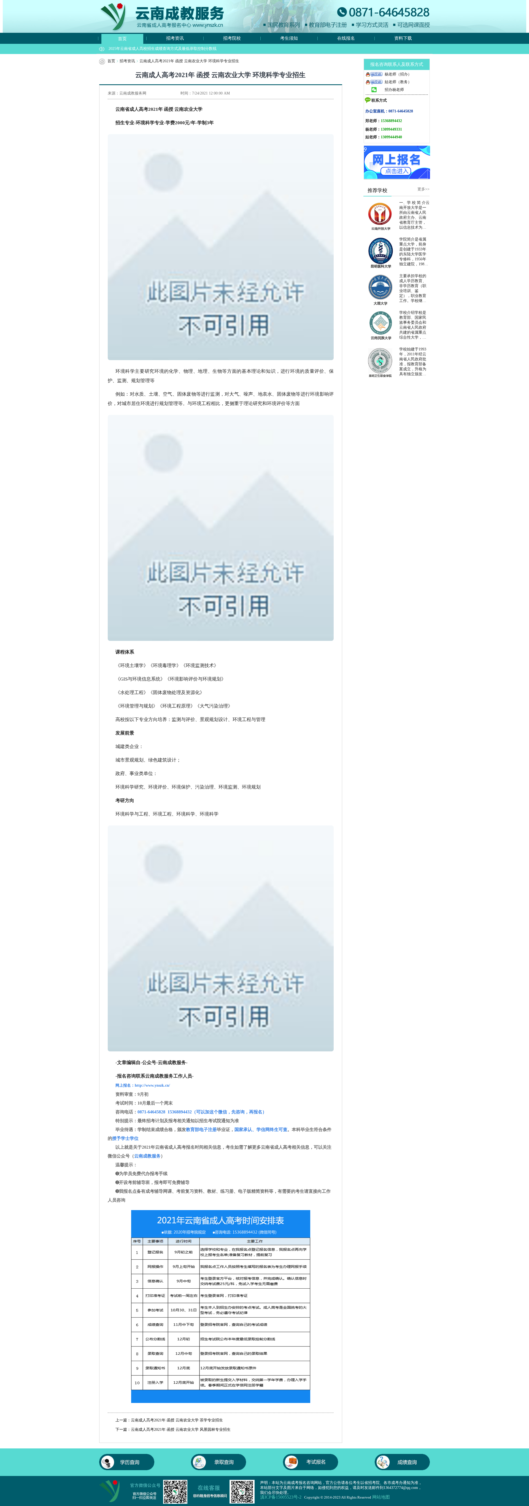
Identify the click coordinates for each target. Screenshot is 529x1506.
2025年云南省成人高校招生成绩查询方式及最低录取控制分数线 (163, 49)
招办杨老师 (394, 90)
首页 (122, 38)
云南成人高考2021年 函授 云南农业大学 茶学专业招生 (177, 1420)
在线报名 (346, 38)
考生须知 (289, 38)
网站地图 (381, 1497)
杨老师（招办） (398, 74)
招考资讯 (175, 38)
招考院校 (232, 38)
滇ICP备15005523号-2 (280, 1497)
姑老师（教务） (398, 82)
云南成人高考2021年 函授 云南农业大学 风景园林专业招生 (181, 1429)
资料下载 (403, 38)
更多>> (423, 189)
